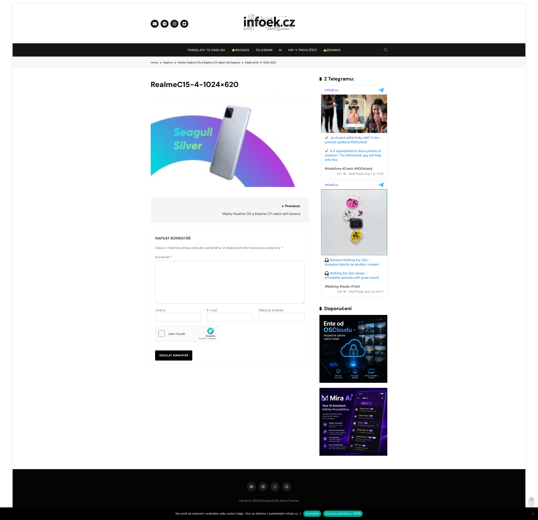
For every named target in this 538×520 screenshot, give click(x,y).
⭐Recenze (240, 50)
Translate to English (206, 50)
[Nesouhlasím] (533, 514)
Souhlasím (312, 513)
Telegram (264, 50)
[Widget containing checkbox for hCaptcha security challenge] (187, 334)
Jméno (160, 310)
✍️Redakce (332, 50)
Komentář (163, 257)
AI (280, 50)
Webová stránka (270, 310)
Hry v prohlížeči (302, 50)
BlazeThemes (289, 501)
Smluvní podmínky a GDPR (343, 513)
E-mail (212, 310)
